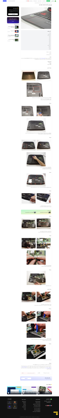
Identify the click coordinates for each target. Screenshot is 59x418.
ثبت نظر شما (26, 378)
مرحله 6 (50, 41)
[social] (51, 405)
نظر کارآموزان (24, 402)
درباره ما (25, 409)
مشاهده (13, 21)
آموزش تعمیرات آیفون (38, 402)
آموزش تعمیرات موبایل (37, 401)
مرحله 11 (50, 47)
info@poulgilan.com (49, 402)
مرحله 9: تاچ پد (49, 45)
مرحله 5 (50, 40)
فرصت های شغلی (24, 401)
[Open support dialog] (57, 414)
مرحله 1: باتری (49, 35)
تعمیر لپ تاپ (24, 405)
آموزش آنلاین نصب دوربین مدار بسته (36, 411)
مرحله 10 (50, 46)
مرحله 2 (50, 36)
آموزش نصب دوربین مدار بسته (37, 405)
